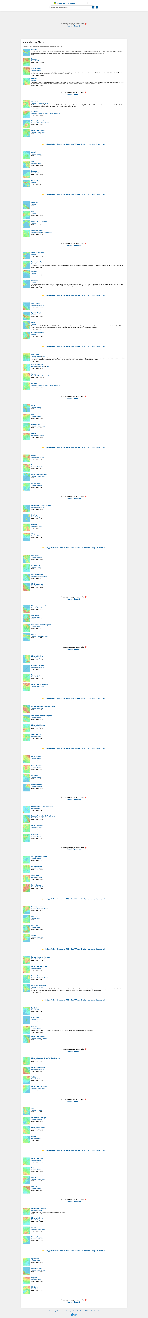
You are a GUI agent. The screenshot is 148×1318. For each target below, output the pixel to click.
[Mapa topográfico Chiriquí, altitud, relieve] (26, 274)
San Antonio (35, 565)
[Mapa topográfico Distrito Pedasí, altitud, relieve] (26, 1240)
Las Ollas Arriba (37, 365)
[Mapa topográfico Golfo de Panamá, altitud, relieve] (26, 255)
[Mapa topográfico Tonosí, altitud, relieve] (26, 938)
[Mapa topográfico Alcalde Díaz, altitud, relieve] (26, 386)
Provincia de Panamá (42, 113)
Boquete (34, 59)
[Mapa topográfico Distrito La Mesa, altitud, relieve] (26, 828)
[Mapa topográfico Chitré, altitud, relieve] (26, 155)
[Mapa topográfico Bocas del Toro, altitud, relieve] (26, 1271)
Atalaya (34, 524)
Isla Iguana (35, 1017)
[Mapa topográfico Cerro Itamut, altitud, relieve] (26, 888)
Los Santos (35, 281)
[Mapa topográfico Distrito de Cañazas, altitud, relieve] (26, 1211)
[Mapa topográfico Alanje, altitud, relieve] (26, 537)
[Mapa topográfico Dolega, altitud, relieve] (26, 417)
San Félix (34, 1008)
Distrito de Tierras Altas (48, 376)
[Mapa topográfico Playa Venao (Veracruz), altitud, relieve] (26, 477)
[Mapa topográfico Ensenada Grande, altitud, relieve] (26, 668)
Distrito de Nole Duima (39, 684)
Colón (38, 123)
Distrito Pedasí (36, 1237)
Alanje (33, 534)
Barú (33, 405)
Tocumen (34, 111)
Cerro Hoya (35, 876)
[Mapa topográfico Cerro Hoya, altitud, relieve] (26, 878)
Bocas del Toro (41, 305)
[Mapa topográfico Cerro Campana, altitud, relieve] (26, 769)
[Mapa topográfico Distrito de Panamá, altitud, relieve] (26, 910)
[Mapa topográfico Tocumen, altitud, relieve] (26, 114)
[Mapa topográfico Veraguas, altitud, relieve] (26, 183)
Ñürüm (33, 434)
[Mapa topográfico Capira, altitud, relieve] (26, 1230)
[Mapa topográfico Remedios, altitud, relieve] (26, 778)
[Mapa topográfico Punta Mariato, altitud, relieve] (26, 787)
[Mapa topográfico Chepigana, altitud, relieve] (26, 618)
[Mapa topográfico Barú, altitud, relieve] (26, 408)
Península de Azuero (38, 985)
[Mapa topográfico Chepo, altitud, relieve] (26, 637)
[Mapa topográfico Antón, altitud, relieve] (26, 1080)
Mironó (33, 465)
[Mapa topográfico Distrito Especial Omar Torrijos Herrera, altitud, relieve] (26, 1061)
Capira (47, 366)
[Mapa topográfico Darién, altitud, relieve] (26, 325)
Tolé (32, 162)
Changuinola (35, 303)
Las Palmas (35, 556)
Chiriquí (39, 61)
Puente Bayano (36, 976)
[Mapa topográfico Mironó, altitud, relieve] (26, 468)
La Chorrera (35, 424)
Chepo (33, 634)
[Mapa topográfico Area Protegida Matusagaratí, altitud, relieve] (26, 809)
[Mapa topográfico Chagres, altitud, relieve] (26, 919)
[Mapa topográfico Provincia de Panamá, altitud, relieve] (26, 224)
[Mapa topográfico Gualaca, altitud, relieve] (26, 1190)
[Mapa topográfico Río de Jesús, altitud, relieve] (26, 487)
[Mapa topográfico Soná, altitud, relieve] (26, 1111)
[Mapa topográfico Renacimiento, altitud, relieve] (26, 759)
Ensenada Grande (37, 665)
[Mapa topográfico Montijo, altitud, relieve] (26, 518)
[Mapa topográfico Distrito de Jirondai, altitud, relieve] (26, 609)
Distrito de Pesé (37, 1158)
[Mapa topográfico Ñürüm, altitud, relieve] (26, 436)
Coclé (33, 212)
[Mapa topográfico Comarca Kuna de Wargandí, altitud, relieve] (26, 628)
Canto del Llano (37, 231)
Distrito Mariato (37, 656)
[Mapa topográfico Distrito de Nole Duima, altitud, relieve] (26, 687)
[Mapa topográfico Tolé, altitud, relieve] (26, 164)
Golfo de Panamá (37, 252)
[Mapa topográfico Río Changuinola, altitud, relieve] (26, 587)
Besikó (33, 455)
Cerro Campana (37, 766)
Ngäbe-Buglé (36, 313)
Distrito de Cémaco (38, 1036)
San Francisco (36, 866)
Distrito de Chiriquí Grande (41, 506)
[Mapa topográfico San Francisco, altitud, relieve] (26, 869)
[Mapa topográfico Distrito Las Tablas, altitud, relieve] (26, 1130)
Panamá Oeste (41, 132)
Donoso (34, 171)
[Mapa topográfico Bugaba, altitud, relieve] (26, 1280)
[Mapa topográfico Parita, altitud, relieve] (26, 1139)
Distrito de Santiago (38, 1118)
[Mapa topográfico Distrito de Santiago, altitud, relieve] (26, 1120)
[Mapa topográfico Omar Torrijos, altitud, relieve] (26, 737)
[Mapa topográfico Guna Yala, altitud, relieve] (26, 205)
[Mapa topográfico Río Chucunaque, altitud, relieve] (26, 577)
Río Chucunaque (37, 575)
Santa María (35, 675)
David (43, 356)
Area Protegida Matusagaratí (42, 807)
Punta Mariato (36, 785)
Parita (33, 1137)
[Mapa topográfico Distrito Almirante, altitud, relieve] (26, 1070)
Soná (33, 1108)
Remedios (34, 775)
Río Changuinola (37, 584)
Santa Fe (34, 101)
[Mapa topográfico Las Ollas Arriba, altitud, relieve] (26, 367)
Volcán (33, 374)
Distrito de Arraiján (38, 130)
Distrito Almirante (38, 1067)
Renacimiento (36, 756)
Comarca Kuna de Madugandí (41, 716)
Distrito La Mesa (37, 825)
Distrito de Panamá (55, 113)
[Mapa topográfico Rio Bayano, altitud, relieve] (26, 1290)
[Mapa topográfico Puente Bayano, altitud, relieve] (26, 979)
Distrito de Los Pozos (39, 966)
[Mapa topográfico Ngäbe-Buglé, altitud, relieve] (26, 316)
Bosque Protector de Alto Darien (43, 816)
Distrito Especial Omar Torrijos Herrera (45, 1058)
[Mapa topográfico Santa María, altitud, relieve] (26, 678)
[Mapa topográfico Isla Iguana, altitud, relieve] (26, 1020)
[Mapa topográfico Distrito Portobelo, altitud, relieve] (26, 124)
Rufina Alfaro (36, 835)
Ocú (32, 1168)
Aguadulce (35, 1259)
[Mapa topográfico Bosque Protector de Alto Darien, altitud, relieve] (26, 819)
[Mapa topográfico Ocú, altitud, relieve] (26, 1171)
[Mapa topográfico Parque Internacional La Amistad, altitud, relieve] (26, 709)
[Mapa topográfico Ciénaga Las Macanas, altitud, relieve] (26, 859)
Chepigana (35, 615)
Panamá (34, 50)
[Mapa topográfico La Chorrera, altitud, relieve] (26, 427)
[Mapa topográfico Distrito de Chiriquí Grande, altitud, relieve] (26, 508)
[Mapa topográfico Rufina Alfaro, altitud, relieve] (26, 838)
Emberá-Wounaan (37, 332)
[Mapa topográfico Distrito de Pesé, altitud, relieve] (26, 1161)
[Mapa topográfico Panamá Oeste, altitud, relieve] (26, 265)
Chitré (33, 152)
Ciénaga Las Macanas (39, 857)
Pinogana (34, 926)
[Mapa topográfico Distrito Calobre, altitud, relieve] (26, 1221)
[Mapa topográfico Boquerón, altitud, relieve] (26, 1030)
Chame (33, 1177)
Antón (33, 1077)
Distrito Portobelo (38, 121)
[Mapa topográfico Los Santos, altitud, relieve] (26, 284)
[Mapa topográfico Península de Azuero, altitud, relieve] (26, 988)
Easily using (75, 144)
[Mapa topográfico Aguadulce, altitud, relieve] (26, 1262)
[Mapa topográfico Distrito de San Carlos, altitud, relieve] (26, 1089)
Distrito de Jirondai (38, 606)
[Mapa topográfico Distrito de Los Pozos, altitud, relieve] (26, 969)
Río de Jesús (36, 484)
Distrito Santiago (47, 232)
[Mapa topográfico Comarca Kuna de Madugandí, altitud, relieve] (26, 718)
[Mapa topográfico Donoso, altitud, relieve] (26, 174)
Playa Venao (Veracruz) (39, 474)
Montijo (34, 515)
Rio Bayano (35, 1287)
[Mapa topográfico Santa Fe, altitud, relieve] (26, 104)
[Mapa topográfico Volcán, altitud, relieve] (26, 377)
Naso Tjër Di (40, 708)
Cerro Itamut (36, 885)
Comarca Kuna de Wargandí (41, 625)
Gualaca (34, 1187)
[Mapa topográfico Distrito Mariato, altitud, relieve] (26, 659)
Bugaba (34, 1278)
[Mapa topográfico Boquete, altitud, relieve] (26, 62)
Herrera (34, 79)
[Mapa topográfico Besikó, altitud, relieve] (26, 458)
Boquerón (34, 1027)
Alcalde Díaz (35, 383)
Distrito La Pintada (38, 725)
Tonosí (33, 935)
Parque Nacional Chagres (40, 957)
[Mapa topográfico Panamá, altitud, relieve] (26, 52)
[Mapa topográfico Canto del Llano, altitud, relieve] (26, 233)
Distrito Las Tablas (38, 1127)
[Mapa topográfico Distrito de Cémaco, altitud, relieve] (26, 1039)
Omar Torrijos (36, 734)
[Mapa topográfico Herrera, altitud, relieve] (26, 82)
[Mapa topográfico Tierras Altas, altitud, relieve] (26, 71)
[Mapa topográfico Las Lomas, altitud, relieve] (26, 357)
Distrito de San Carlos (39, 1086)
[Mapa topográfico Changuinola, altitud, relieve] (26, 306)
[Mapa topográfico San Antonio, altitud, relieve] (26, 568)
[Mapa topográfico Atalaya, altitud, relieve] (26, 527)
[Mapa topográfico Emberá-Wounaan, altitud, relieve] (26, 335)
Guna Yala (34, 202)
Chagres (34, 916)
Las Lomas (35, 354)
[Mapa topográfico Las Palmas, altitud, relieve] (26, 559)
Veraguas (39, 103)
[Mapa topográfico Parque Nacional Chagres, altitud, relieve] (26, 960)
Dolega (33, 415)
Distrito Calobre (37, 1218)
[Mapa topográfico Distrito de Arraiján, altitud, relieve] (26, 133)
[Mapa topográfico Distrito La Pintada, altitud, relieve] (26, 728)
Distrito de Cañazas (38, 1209)
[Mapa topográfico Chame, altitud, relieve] (26, 1180)
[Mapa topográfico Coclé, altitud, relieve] (26, 215)
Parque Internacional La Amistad (43, 706)
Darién (33, 322)
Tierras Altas (36, 68)
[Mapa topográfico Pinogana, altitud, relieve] (26, 929)
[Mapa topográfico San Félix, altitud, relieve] (26, 1011)
